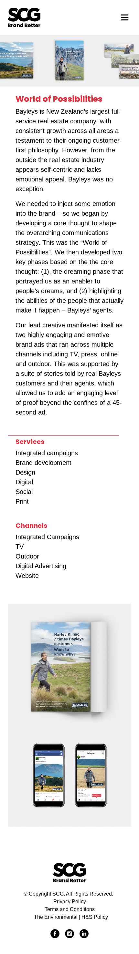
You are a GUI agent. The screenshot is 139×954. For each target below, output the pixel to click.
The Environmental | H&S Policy (71, 917)
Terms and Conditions (70, 909)
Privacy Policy (69, 901)
